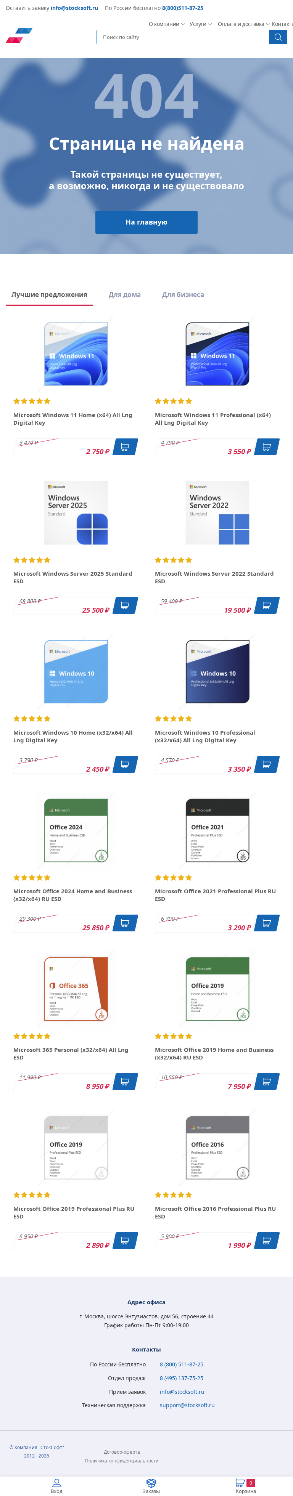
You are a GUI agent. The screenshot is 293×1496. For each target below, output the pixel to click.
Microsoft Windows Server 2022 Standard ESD (214, 577)
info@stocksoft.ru (74, 7)
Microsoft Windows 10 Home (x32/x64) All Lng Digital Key (73, 736)
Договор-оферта (122, 1452)
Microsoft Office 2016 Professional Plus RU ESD (215, 1212)
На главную (146, 221)
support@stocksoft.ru (187, 1405)
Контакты (282, 23)
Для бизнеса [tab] (183, 294)
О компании (163, 23)
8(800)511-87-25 (182, 7)
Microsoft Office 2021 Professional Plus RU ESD (215, 894)
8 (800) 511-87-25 (181, 1364)
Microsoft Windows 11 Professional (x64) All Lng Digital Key (213, 418)
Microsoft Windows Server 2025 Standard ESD (72, 577)
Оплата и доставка (238, 23)
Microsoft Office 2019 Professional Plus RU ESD (73, 1212)
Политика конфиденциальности (122, 1460)
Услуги (198, 23)
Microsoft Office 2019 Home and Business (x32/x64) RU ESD (214, 1053)
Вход (57, 1491)
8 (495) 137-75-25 (181, 1378)
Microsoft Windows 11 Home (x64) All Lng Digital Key (72, 418)
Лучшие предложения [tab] (49, 294)
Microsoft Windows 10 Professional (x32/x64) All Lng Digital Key (205, 736)
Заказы (151, 1491)
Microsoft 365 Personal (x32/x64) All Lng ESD (71, 1053)
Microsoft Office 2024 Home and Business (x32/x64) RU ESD (72, 894)
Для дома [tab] (125, 294)
